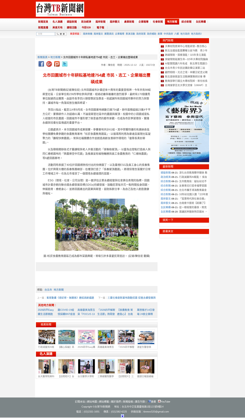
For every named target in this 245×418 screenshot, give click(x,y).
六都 (176, 33)
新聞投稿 (128, 401)
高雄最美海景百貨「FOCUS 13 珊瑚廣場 (86, 313)
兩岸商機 (87, 33)
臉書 (153, 401)
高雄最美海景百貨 (106, 349)
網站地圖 (92, 401)
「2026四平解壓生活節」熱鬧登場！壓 (106, 313)
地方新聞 (172, 21)
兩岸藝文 (115, 21)
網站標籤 (104, 401)
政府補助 (151, 33)
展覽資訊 (109, 33)
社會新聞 (158, 21)
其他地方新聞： (47, 305)
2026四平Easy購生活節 (86, 349)
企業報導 (143, 21)
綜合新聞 (187, 21)
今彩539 (86, 27)
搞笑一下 (168, 220)
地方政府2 (196, 33)
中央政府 (168, 33)
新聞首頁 (43, 21)
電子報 (100, 27)
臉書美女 (168, 231)
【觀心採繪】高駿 (66, 349)
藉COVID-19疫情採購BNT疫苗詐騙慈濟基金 (66, 313)
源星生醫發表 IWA (144, 348)
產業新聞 (129, 21)
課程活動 (72, 27)
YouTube (165, 401)
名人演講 (57, 21)
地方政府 (185, 33)
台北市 (48, 289)
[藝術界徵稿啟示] (184, 161)
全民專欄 (201, 21)
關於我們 (116, 401)
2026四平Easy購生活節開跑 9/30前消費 (46, 313)
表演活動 (130, 33)
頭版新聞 (72, 21)
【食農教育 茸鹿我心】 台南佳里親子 (125, 313)
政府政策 (141, 33)
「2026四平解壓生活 (125, 349)
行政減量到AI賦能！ (46, 349)
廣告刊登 (140, 401)
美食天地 (57, 27)
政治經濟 (86, 21)
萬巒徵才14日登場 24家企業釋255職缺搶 (146, 313)
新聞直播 (43, 27)
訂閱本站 (80, 401)
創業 (160, 33)
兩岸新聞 (101, 21)
